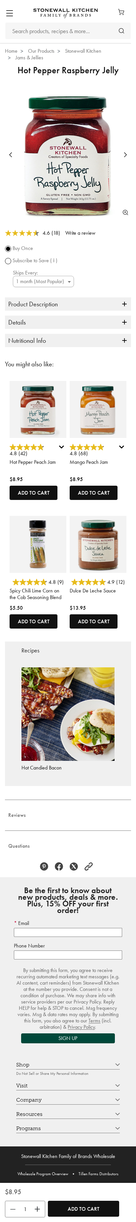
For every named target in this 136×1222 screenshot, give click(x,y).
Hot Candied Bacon (41, 767)
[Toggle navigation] (9, 13)
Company (29, 1100)
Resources (29, 1114)
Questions (19, 845)
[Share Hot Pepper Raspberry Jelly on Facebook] (60, 866)
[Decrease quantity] (11, 1209)
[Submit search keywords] (121, 31)
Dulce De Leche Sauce (93, 590)
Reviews (17, 815)
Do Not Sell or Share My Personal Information (52, 1073)
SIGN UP (67, 1038)
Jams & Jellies (29, 57)
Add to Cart (83, 1208)
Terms (94, 1020)
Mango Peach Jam (89, 461)
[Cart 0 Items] (123, 12)
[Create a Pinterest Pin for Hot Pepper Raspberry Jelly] (45, 866)
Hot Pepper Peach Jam (33, 461)
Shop (22, 1065)
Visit (21, 1085)
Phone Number (29, 946)
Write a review (80, 232)
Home (11, 50)
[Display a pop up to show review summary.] (62, 449)
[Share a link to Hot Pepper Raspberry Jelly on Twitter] (75, 866)
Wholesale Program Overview (42, 1174)
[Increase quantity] (39, 1209)
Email (23, 923)
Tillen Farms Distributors (99, 1174)
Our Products (41, 50)
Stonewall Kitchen (83, 50)
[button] (10, 155)
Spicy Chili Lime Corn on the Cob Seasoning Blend (35, 594)
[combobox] (68, 31)
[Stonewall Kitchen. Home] (65, 13)
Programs (28, 1128)
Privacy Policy (81, 1026)
